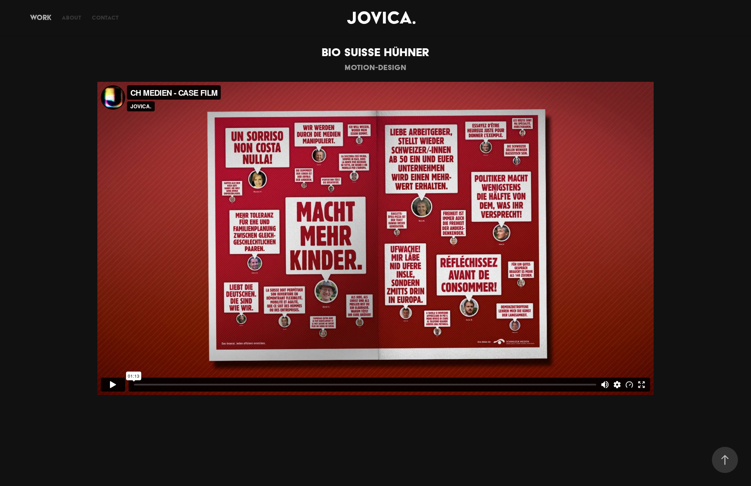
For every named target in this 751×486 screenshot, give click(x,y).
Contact (105, 17)
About (71, 17)
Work (40, 17)
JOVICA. (381, 17)
